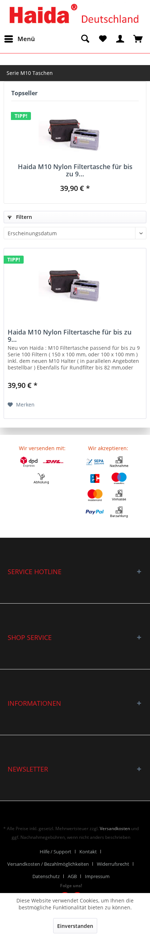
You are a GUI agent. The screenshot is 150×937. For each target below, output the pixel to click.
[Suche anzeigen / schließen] (85, 39)
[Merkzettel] (102, 39)
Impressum (97, 876)
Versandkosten (115, 828)
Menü (26, 39)
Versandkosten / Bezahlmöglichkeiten (48, 864)
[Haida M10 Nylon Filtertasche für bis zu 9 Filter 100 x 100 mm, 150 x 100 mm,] (75, 133)
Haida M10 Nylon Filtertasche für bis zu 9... (75, 170)
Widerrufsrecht (113, 864)
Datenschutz (46, 876)
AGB (72, 876)
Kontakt (88, 851)
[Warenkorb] (138, 39)
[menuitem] (19, 39)
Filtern (23, 216)
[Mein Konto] (120, 39)
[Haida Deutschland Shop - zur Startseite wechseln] (73, 14)
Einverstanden (75, 925)
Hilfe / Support (55, 851)
